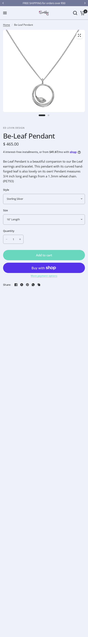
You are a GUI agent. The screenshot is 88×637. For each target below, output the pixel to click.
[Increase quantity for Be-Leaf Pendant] (20, 239)
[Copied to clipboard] (38, 284)
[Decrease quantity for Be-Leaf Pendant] (6, 239)
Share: (7, 284)
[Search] (75, 13)
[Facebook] (16, 284)
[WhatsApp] (33, 284)
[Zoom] (79, 35)
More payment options (44, 276)
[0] (82, 13)
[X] (21, 284)
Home (6, 25)
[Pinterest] (27, 284)
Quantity (8, 231)
